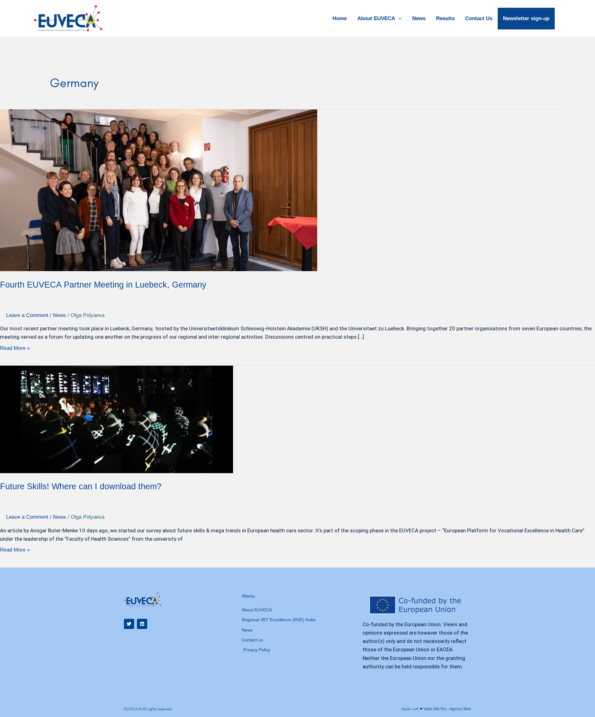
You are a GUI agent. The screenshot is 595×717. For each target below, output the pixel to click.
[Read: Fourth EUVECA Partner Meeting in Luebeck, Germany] (158, 190)
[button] (398, 18)
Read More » (15, 348)
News (59, 315)
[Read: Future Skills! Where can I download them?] (116, 419)
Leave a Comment (27, 315)
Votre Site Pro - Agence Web (447, 709)
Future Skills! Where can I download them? (80, 486)
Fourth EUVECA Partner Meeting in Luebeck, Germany (103, 284)
